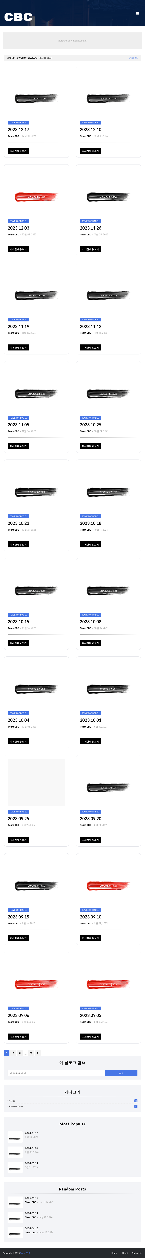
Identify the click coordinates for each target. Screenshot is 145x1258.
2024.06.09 (31, 1148)
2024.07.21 (31, 1163)
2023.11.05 (18, 424)
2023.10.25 (90, 424)
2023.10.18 (90, 523)
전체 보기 (134, 57)
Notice (73, 1100)
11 (31, 1052)
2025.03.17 (31, 1198)
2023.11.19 (18, 326)
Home (114, 1253)
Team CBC (13, 136)
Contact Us (137, 1253)
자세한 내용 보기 (18, 150)
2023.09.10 (90, 916)
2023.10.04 (18, 720)
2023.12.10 (90, 129)
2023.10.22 (18, 523)
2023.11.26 (90, 228)
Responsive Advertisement (72, 40)
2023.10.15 (18, 621)
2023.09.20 (90, 818)
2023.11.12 (90, 326)
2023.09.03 (90, 1015)
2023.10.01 (90, 720)
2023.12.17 (18, 129)
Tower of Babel (73, 1106)
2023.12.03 (18, 228)
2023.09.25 (18, 818)
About (125, 1253)
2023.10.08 (90, 621)
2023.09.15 (18, 916)
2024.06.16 (31, 1133)
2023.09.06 (18, 1015)
